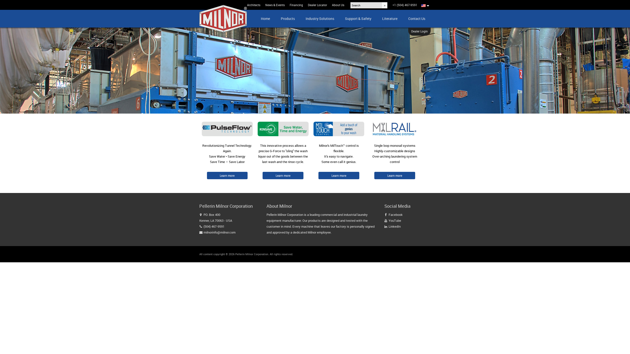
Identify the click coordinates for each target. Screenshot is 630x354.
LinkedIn (395, 226)
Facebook (396, 214)
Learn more (227, 175)
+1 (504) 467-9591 (405, 5)
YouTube (395, 220)
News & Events (275, 5)
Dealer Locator (317, 5)
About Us (338, 5)
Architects (253, 5)
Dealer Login (419, 31)
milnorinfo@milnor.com (220, 232)
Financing (296, 5)
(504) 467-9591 (214, 226)
